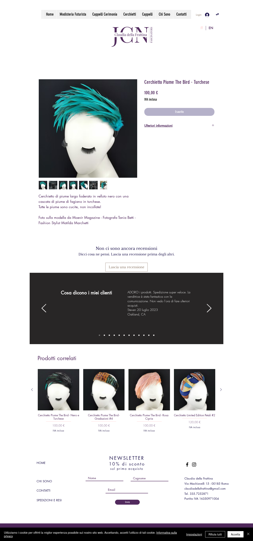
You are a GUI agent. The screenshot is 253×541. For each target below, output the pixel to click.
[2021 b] (109, 335)
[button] (217, 14)
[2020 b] (143, 335)
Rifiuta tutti (215, 534)
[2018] (153, 335)
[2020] (148, 335)
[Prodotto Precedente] (32, 389)
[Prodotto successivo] (221, 389)
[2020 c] (124, 335)
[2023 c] (99, 335)
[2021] (139, 335)
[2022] (129, 335)
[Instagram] (194, 464)
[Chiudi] (248, 534)
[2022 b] (114, 335)
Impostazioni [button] (194, 534)
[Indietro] (44, 308)
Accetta (235, 534)
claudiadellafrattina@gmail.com (205, 488)
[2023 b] (119, 335)
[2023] (134, 335)
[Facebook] (187, 464)
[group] (126, 400)
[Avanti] (209, 308)
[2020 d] (104, 335)
